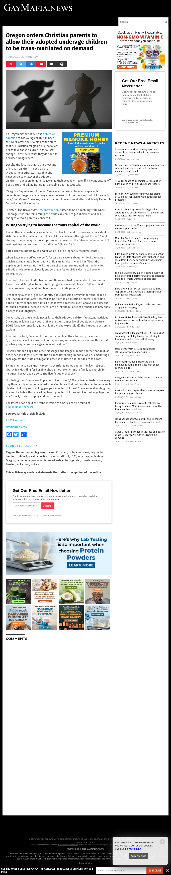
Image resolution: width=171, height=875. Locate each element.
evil (87, 452)
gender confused (16, 456)
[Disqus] (59, 685)
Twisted (10, 464)
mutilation (96, 456)
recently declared (50, 210)
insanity (53, 456)
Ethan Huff (31, 56)
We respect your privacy (68, 845)
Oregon (10, 460)
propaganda (39, 460)
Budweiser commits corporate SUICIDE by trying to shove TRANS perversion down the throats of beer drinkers (138, 406)
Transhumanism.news (19, 407)
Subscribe (154, 870)
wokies (35, 464)
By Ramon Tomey (134, 232)
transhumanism (91, 460)
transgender (72, 460)
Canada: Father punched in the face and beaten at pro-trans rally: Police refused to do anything (140, 434)
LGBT (73, 456)
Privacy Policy (85, 863)
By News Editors (133, 159)
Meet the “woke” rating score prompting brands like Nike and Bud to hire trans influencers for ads (136, 241)
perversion (23, 460)
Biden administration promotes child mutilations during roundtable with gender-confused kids (138, 364)
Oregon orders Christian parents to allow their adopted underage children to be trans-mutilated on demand (140, 168)
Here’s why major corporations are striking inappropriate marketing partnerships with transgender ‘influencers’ (138, 291)
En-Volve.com (14, 420)
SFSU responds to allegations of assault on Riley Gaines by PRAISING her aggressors (138, 182)
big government (45, 452)
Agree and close (138, 856)
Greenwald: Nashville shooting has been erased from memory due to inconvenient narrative (137, 152)
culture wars (76, 452)
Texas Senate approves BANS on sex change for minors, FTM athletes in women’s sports (138, 420)
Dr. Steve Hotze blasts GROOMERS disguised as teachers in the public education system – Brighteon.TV (139, 320)
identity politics (37, 456)
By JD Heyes (132, 282)
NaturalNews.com (17, 427)
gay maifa (97, 452)
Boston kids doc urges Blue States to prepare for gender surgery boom (139, 392)
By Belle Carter (133, 203)
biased (29, 452)
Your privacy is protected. (23, 515)
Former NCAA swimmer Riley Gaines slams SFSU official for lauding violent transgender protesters (138, 196)
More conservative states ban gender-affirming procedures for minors (135, 350)
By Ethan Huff (132, 175)
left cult (64, 456)
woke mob (23, 464)
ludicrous (83, 456)
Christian (61, 452)
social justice (56, 460)
